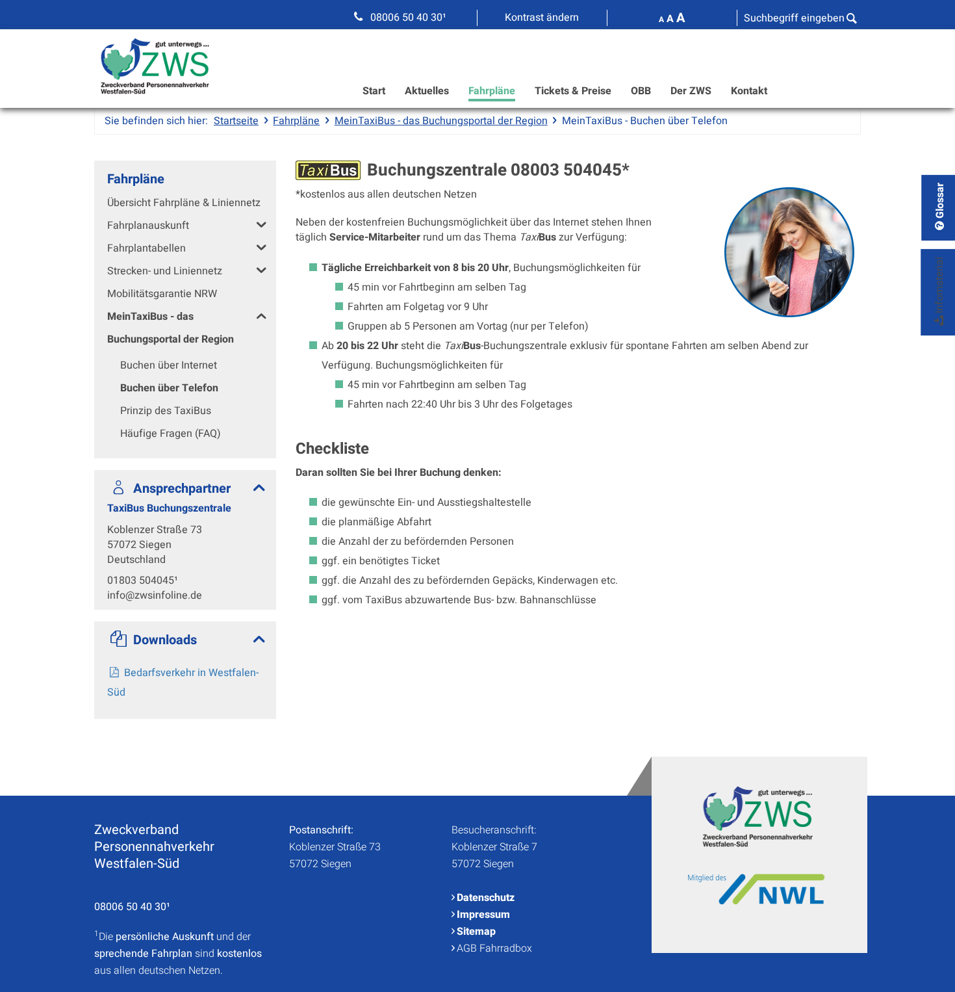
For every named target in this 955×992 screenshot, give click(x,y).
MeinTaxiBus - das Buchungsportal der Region (441, 121)
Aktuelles (427, 91)
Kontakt (749, 91)
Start (374, 91)
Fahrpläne (491, 91)
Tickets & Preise (573, 91)
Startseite (236, 121)
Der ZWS (690, 91)
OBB (641, 91)
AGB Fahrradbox (494, 948)
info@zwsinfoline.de (154, 595)
